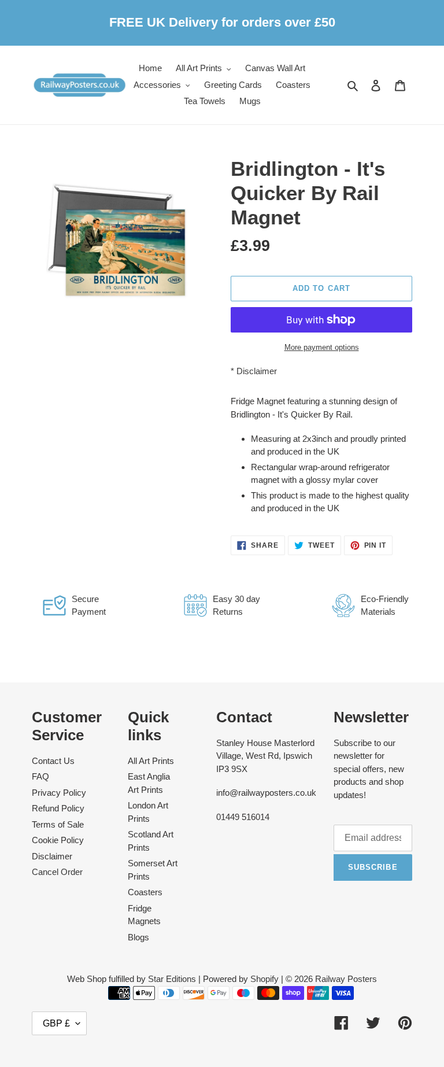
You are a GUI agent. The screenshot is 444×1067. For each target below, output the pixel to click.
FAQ (40, 776)
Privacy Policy (59, 793)
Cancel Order (57, 872)
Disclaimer (256, 371)
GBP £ (56, 1023)
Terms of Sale (58, 824)
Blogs (138, 937)
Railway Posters (346, 979)
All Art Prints (151, 761)
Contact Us (53, 761)
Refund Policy (58, 808)
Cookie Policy (58, 840)
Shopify (264, 979)
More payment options (321, 347)
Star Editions (172, 979)
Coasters (145, 892)
